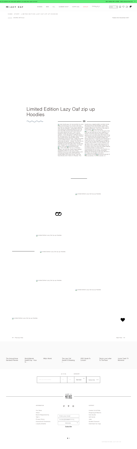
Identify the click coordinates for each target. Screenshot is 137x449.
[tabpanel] (68, 419)
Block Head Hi (68, 155)
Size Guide (92, 415)
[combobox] (67, 423)
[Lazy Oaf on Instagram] (73, 406)
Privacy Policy (40, 419)
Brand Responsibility (42, 415)
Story (17, 14)
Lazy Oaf (116, 441)
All (54, 6)
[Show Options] (77, 423)
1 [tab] (67, 438)
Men (47, 6)
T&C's (38, 417)
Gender (77, 374)
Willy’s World (47, 358)
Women (39, 6)
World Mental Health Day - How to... (31, 360)
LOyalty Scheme (41, 423)
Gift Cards (92, 417)
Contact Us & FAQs (94, 410)
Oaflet (85, 6)
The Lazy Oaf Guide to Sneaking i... (68, 360)
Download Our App (95, 423)
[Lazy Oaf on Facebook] (63, 406)
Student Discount (94, 421)
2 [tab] (69, 438)
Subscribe (68, 426)
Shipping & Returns (95, 412)
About (38, 412)
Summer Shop (63, 6)
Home (10, 14)
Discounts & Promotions (43, 421)
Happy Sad (75, 6)
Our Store (39, 410)
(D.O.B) (63, 374)
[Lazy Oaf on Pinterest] (68, 406)
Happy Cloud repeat (99, 142)
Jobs (90, 419)
